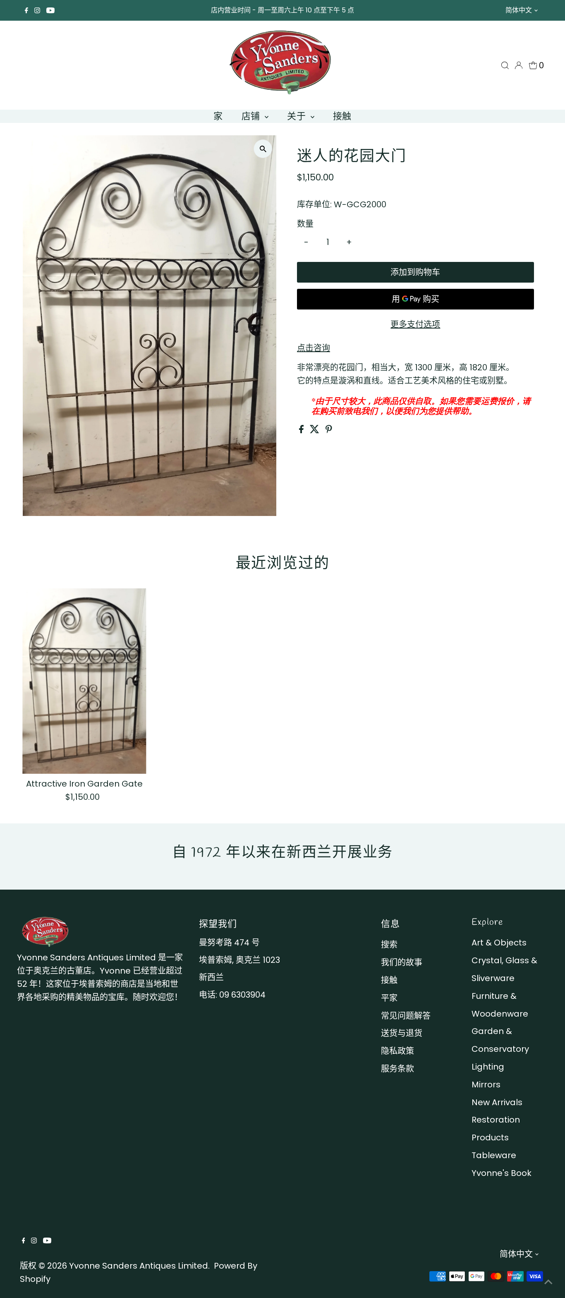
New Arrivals (497, 1102)
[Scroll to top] (548, 1281)
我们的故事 (401, 962)
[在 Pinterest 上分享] (329, 430)
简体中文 (518, 10)
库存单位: (314, 204)
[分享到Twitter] (315, 430)
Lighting (488, 1066)
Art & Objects (499, 942)
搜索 (389, 944)
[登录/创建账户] (518, 65)
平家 (389, 998)
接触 (342, 116)
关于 (298, 116)
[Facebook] (26, 10)
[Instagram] (37, 10)
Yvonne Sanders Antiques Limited (138, 1266)
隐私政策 (397, 1051)
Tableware (494, 1155)
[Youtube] (50, 10)
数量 (305, 224)
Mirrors (486, 1084)
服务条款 (397, 1069)
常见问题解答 (406, 1016)
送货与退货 (401, 1033)
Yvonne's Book (501, 1173)
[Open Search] (505, 65)
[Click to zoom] (263, 148)
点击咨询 (313, 348)
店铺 (252, 116)
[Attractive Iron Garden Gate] (84, 681)
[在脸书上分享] (302, 430)
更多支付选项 (415, 324)
